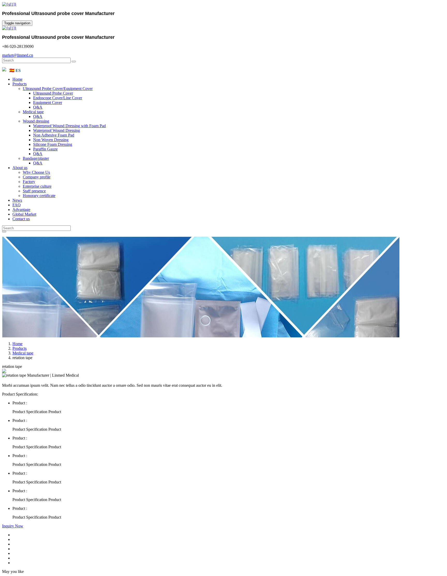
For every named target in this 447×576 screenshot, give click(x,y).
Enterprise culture (37, 186)
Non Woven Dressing (51, 140)
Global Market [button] (24, 214)
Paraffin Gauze (45, 149)
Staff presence (34, 191)
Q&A (37, 107)
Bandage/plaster (36, 158)
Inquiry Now (12, 526)
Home (17, 344)
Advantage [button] (21, 209)
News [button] (17, 200)
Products (19, 348)
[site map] (4, 70)
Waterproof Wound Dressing (56, 130)
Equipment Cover (47, 102)
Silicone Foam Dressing (52, 144)
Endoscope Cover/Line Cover (57, 98)
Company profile (36, 177)
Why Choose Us (36, 172)
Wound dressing (36, 121)
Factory (29, 181)
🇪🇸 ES (15, 70)
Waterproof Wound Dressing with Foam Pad (69, 126)
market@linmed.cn (17, 55)
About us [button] (19, 167)
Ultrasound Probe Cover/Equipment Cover (58, 88)
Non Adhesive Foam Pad (53, 135)
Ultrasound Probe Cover (53, 93)
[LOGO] (9, 4)
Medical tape (33, 112)
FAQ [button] (16, 205)
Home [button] (17, 79)
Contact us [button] (21, 219)
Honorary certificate (39, 195)
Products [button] (19, 84)
